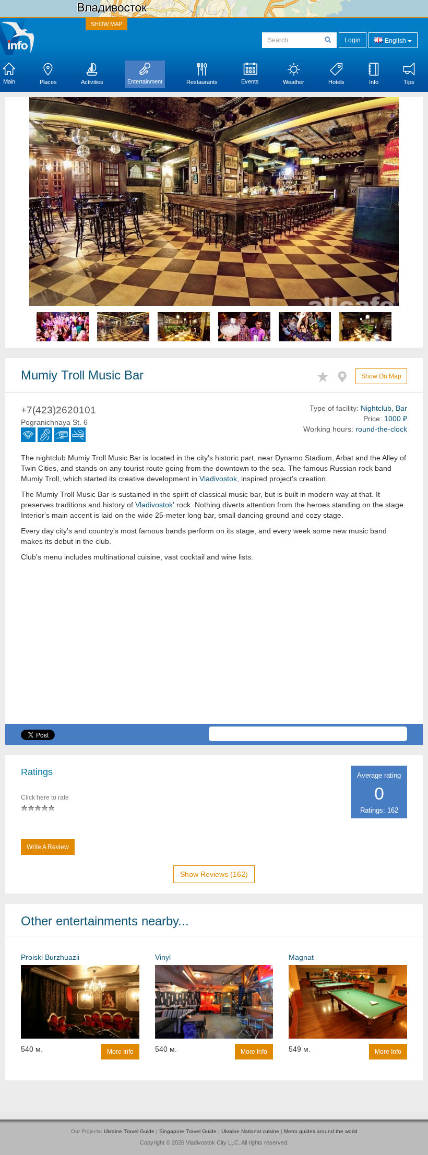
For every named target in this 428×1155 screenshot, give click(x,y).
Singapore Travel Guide (188, 1131)
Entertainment (144, 81)
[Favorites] (325, 375)
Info (373, 82)
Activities (92, 82)
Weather (293, 82)
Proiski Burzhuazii (50, 957)
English (395, 40)
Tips (408, 82)
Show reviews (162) (214, 874)
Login (352, 40)
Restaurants (202, 82)
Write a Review (48, 847)
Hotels (336, 82)
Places (48, 82)
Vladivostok (218, 478)
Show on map (381, 376)
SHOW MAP (106, 24)
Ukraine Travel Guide (129, 1131)
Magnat (301, 957)
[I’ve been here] (345, 375)
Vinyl (163, 957)
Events (250, 81)
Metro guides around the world (321, 1131)
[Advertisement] (214, 651)
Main (9, 81)
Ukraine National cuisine (250, 1131)
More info (120, 1051)
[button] (57, 222)
